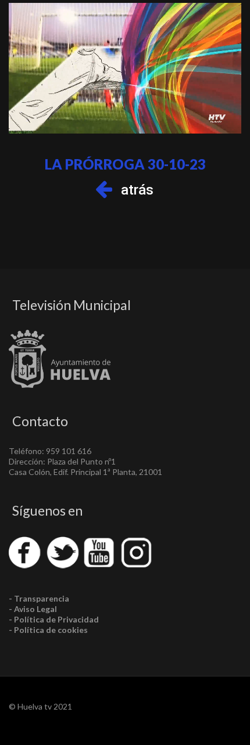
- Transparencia (39, 598)
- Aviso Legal (33, 609)
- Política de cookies (48, 630)
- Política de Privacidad (54, 619)
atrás (137, 190)
